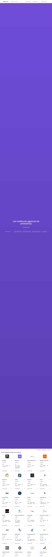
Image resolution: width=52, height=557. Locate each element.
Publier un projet (44, 1)
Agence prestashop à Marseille (27, 231)
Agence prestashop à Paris (17, 231)
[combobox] (16, 1)
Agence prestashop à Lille (45, 231)
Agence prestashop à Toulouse (36, 231)
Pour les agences (35, 1)
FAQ (38, 1)
